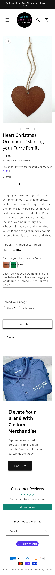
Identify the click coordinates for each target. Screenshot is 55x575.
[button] (7, 20)
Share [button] (10, 337)
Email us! (20, 466)
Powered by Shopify (42, 569)
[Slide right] (35, 129)
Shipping (7, 160)
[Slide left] (20, 129)
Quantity (7, 176)
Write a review (27, 507)
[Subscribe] (45, 531)
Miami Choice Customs (21, 569)
